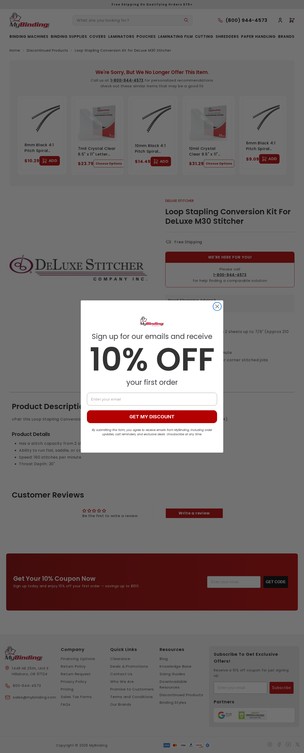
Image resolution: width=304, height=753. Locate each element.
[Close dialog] (217, 306)
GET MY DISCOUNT (152, 417)
